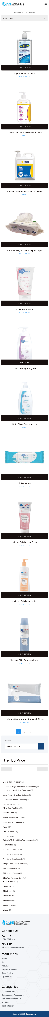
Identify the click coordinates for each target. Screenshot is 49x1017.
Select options (24, 68)
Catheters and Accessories (13, 995)
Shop (4, 962)
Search (8, 741)
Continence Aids (8, 991)
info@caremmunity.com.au (13, 947)
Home (4, 959)
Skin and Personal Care (11, 999)
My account (7, 977)
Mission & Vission (9, 969)
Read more (24, 362)
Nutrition (5, 1002)
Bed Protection (8, 1006)
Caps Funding (7, 973)
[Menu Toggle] (45, 4)
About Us (5, 966)
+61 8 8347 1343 (8, 939)
